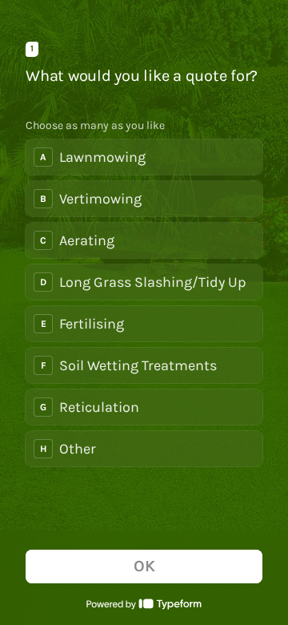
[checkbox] (144, 157)
